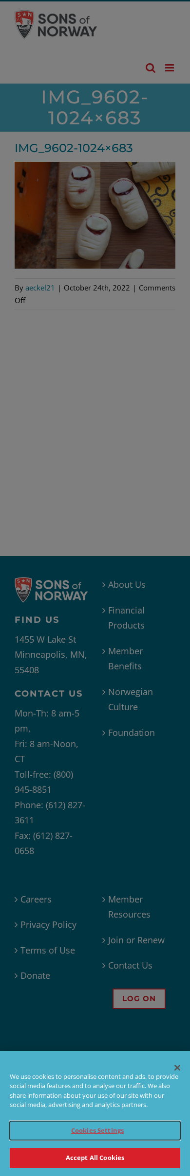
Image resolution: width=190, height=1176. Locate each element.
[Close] (177, 1067)
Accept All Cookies (95, 1157)
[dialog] (95, 1113)
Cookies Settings (97, 1130)
